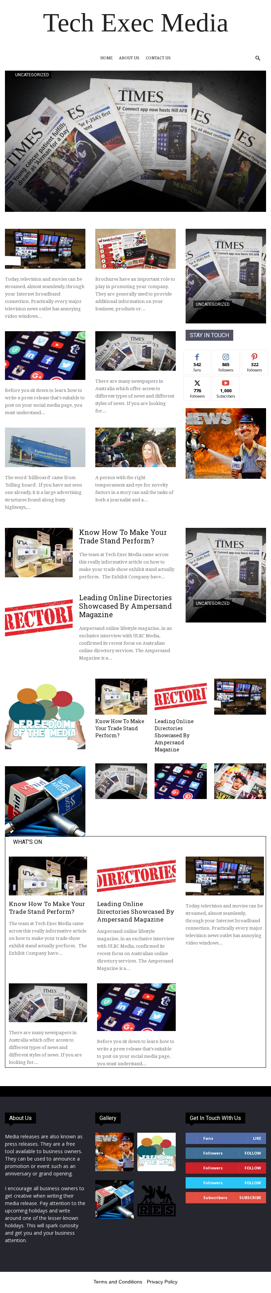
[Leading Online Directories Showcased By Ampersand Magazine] (39, 617)
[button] (257, 58)
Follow (226, 355)
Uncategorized (32, 74)
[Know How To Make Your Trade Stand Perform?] (39, 552)
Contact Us (158, 58)
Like (197, 355)
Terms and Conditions (118, 1282)
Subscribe (226, 381)
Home (106, 58)
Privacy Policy (162, 1282)
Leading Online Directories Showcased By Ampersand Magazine (125, 606)
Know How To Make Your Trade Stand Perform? (123, 536)
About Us (129, 58)
